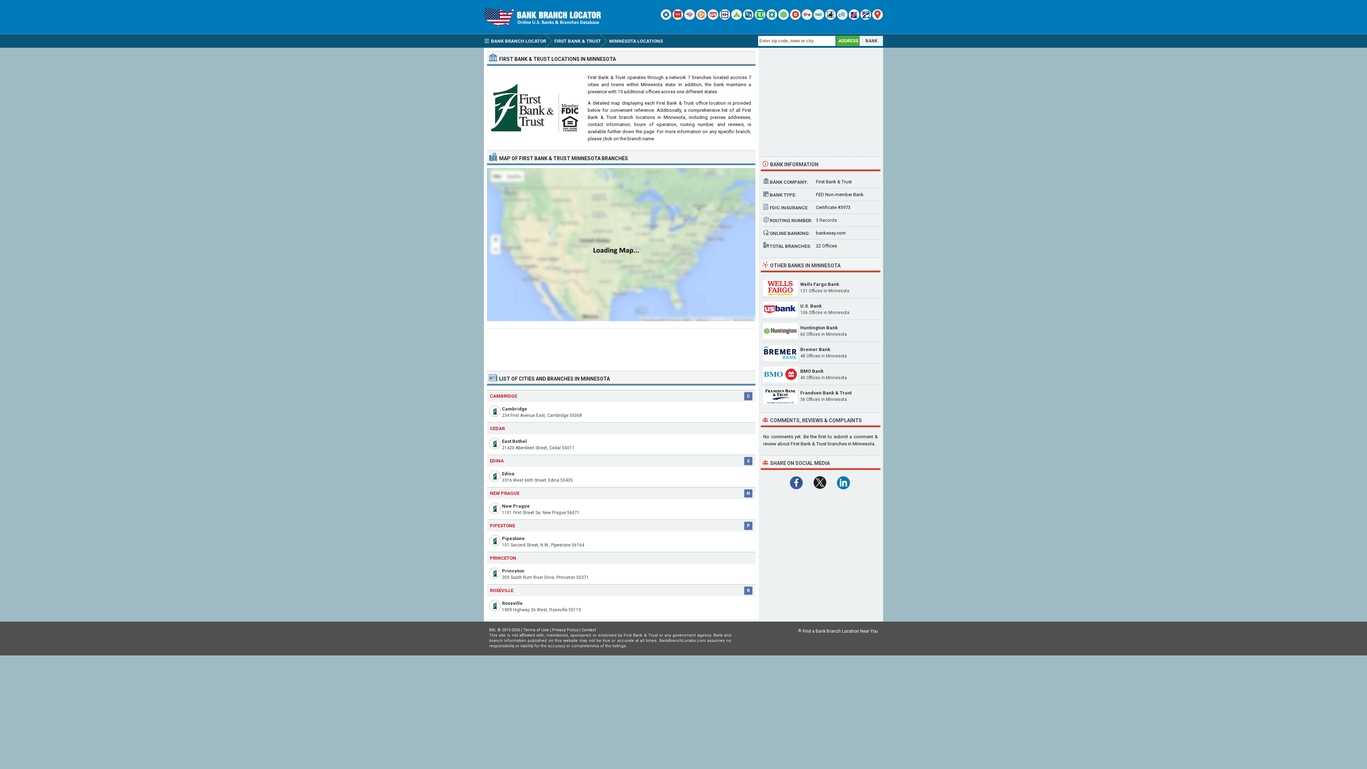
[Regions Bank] (736, 18)
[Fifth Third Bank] (748, 18)
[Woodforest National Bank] (830, 18)
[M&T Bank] (818, 18)
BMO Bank (811, 371)
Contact (589, 630)
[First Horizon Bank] (865, 18)
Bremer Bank (815, 349)
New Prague (516, 506)
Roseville (512, 603)
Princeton (513, 571)
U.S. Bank (811, 306)
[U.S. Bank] (713, 18)
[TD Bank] (760, 18)
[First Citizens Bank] (854, 18)
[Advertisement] (621, 347)
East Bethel (514, 441)
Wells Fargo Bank (819, 284)
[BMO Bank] (795, 18)
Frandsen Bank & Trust (826, 393)
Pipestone (513, 538)
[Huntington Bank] (783, 18)
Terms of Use (536, 630)
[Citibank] (842, 18)
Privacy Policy (565, 630)
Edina (508, 473)
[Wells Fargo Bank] (677, 18)
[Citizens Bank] (771, 18)
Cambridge (514, 409)
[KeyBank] (807, 18)
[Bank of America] (689, 18)
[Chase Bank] (666, 18)
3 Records (826, 220)
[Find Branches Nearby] (877, 18)
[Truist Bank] (724, 18)
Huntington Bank (819, 327)
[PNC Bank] (701, 18)
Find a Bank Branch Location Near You (840, 631)
